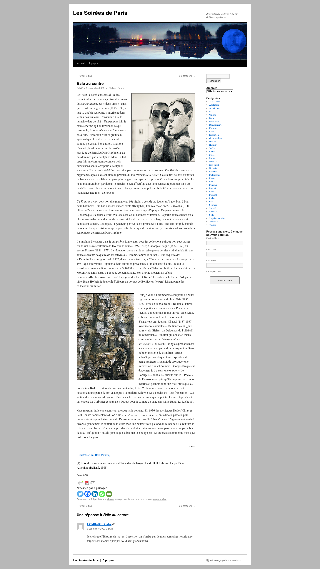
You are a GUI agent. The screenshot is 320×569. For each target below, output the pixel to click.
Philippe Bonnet (117, 87)
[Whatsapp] (102, 494)
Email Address (213, 238)
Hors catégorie (186, 75)
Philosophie (214, 174)
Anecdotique (214, 101)
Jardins (212, 148)
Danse (212, 118)
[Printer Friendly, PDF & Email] (87, 483)
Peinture (212, 171)
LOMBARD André (99, 524)
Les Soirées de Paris (100, 12)
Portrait (212, 188)
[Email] (109, 494)
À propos (93, 63)
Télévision (213, 221)
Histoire (212, 141)
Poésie (212, 181)
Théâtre (212, 224)
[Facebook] (87, 494)
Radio (211, 198)
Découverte (214, 121)
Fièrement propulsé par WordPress (225, 560)
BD (210, 111)
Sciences (213, 204)
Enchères (213, 128)
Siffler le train (85, 75)
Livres (212, 151)
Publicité (213, 194)
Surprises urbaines (217, 218)
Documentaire (215, 124)
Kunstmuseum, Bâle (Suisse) (93, 455)
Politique (213, 184)
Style (211, 214)
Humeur (212, 144)
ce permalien (159, 499)
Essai (211, 131)
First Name (211, 249)
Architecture (214, 108)
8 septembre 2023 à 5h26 (100, 528)
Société (212, 208)
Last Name (211, 260)
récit (211, 201)
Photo (211, 178)
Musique (213, 161)
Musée (110, 499)
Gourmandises (215, 138)
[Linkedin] (94, 494)
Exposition (214, 134)
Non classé (214, 164)
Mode (211, 154)
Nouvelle (213, 168)
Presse (212, 191)
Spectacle (213, 211)
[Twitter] (80, 494)
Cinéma (212, 114)
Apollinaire (214, 104)
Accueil (81, 63)
